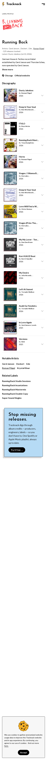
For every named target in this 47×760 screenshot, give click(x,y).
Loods (34, 325)
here (6, 746)
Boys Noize (25, 126)
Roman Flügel (38, 48)
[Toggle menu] (43, 4)
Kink (23, 342)
